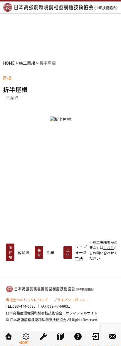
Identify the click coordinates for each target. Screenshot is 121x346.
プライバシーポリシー (71, 299)
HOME (9, 63)
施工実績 (27, 63)
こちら (108, 247)
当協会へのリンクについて (27, 299)
